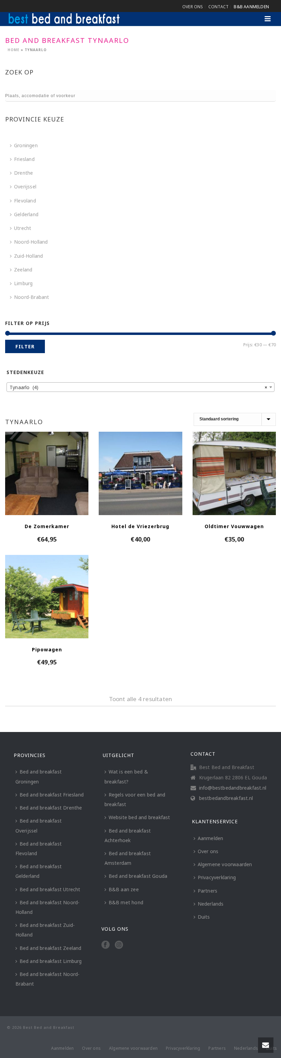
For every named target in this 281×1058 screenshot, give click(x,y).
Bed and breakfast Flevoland (38, 848)
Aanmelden (210, 838)
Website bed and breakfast (139, 817)
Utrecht (22, 228)
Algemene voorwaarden (225, 864)
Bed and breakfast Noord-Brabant (47, 979)
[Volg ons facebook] (105, 945)
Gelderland (26, 214)
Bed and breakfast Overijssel (38, 825)
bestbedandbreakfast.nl (226, 798)
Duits (204, 917)
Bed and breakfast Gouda (138, 876)
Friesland (24, 159)
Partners (208, 890)
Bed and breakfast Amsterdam (128, 858)
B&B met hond (126, 902)
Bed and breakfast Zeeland (51, 948)
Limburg (23, 283)
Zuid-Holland (28, 256)
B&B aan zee (124, 889)
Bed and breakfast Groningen (38, 776)
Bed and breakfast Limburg (51, 961)
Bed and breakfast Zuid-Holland (45, 930)
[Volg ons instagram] (119, 945)
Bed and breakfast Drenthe (51, 807)
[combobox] (140, 387)
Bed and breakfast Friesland (52, 794)
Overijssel (25, 186)
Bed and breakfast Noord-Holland (47, 907)
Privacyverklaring (217, 877)
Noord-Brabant (31, 297)
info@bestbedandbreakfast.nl (232, 788)
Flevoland (25, 200)
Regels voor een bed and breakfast (135, 799)
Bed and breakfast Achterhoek (128, 835)
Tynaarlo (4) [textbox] (138, 387)
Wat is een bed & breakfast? (126, 776)
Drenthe (23, 173)
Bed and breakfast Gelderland (38, 871)
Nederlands (211, 903)
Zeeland (23, 269)
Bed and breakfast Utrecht (50, 889)
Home (14, 49)
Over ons (208, 851)
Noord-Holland (31, 242)
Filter (25, 346)
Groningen (26, 145)
